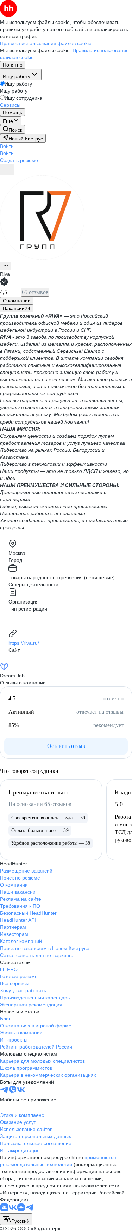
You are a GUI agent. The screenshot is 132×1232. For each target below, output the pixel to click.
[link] (12, 129)
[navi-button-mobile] (7, 169)
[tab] (16, 301)
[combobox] (16, 1219)
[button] (7, 146)
